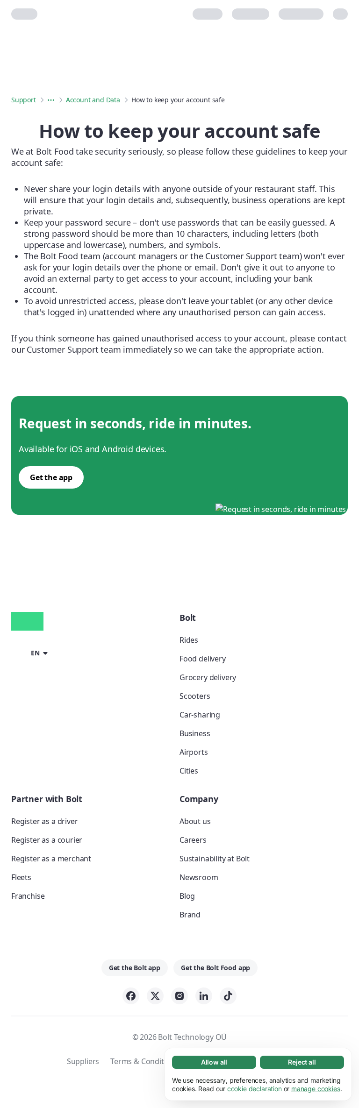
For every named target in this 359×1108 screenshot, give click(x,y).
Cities (189, 771)
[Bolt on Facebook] (130, 995)
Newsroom (199, 877)
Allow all (214, 1062)
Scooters (195, 696)
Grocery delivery (208, 677)
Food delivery (203, 658)
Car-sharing (200, 715)
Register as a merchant (51, 858)
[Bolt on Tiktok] (228, 995)
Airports (194, 752)
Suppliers (83, 1061)
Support (23, 99)
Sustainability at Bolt (215, 858)
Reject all (302, 1062)
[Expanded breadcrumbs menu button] (51, 100)
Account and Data (93, 99)
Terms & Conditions (144, 1061)
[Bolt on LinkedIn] (203, 995)
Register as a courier (46, 840)
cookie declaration (254, 1089)
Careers (193, 840)
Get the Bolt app (134, 967)
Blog (187, 896)
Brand (190, 914)
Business (195, 733)
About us (195, 821)
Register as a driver (44, 821)
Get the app (51, 477)
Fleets (21, 877)
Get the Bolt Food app (215, 967)
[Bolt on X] (155, 995)
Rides (189, 640)
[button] (31, 652)
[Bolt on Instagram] (179, 995)
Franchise (27, 896)
